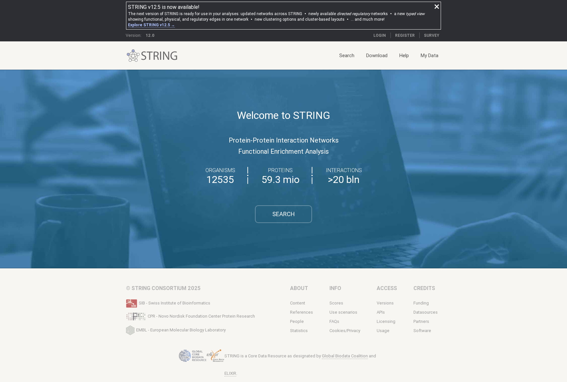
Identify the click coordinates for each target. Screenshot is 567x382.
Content (297, 303)
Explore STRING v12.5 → (151, 24)
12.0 (150, 35)
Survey (431, 35)
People (297, 321)
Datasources (425, 312)
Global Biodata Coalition (345, 356)
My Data (429, 55)
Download (377, 55)
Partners (421, 321)
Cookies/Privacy (344, 330)
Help (404, 55)
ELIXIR (230, 373)
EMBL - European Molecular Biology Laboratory (181, 329)
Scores (336, 303)
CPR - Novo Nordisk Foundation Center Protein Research (201, 316)
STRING (133, 55)
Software (422, 330)
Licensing (386, 321)
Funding (421, 303)
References (301, 312)
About (299, 288)
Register (405, 35)
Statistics (299, 330)
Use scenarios (343, 312)
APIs (381, 312)
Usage (383, 330)
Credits (424, 288)
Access (387, 288)
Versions (385, 303)
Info (335, 288)
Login (379, 35)
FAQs (334, 321)
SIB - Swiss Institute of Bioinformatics (174, 303)
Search (346, 55)
